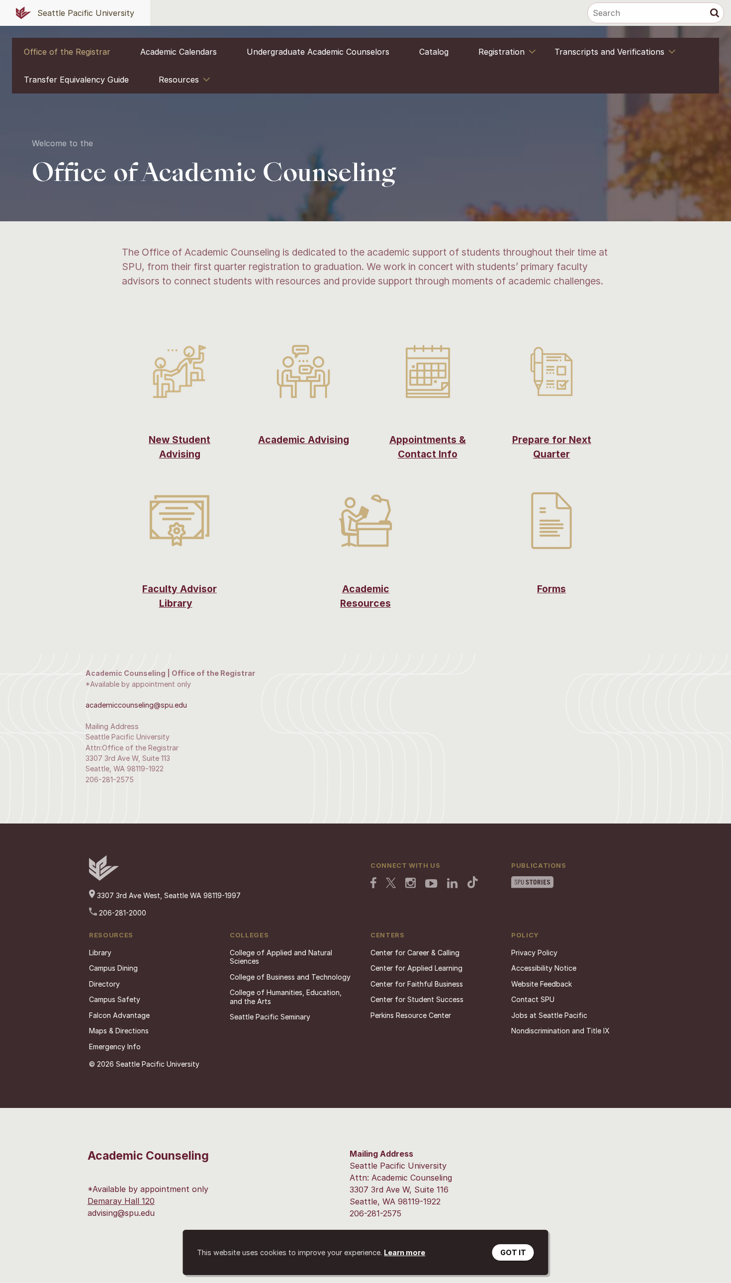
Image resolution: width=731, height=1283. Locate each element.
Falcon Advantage (119, 1015)
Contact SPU (532, 999)
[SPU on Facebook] (373, 883)
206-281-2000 (121, 913)
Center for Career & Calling (414, 952)
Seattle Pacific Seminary (270, 1016)
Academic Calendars (178, 52)
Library (100, 952)
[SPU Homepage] (104, 878)
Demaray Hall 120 (121, 1201)
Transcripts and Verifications (609, 52)
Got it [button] (513, 1252)
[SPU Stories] (532, 883)
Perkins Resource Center (410, 1015)
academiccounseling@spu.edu (136, 705)
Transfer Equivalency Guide (76, 80)
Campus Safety (114, 999)
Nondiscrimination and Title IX (560, 1030)
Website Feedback (541, 984)
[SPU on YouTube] (431, 884)
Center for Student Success (416, 999)
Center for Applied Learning (416, 968)
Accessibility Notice (543, 968)
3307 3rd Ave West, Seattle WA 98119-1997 (168, 895)
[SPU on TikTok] (472, 883)
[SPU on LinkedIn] (452, 884)
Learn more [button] (404, 1252)
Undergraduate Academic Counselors (318, 52)
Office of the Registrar (67, 52)
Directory (104, 984)
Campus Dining (113, 968)
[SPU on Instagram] (410, 884)
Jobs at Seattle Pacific (549, 1015)
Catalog (434, 52)
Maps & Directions (119, 1030)
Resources (179, 80)
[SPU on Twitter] (391, 884)
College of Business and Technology (290, 977)
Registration (501, 52)
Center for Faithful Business (416, 984)
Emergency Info (115, 1046)
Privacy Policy (534, 952)
